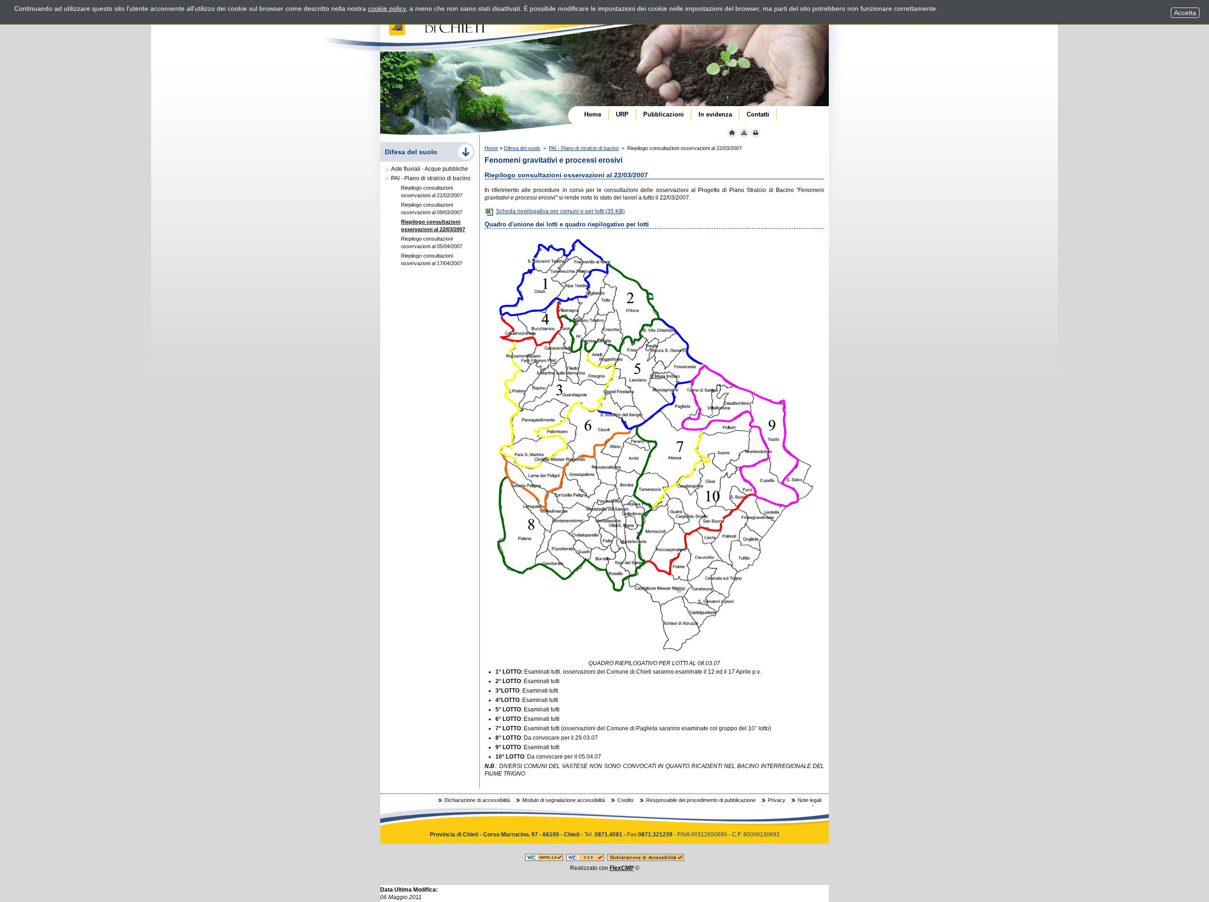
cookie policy (387, 8)
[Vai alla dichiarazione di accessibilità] (645, 859)
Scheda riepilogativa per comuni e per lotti (560, 211)
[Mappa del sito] (744, 133)
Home (491, 148)
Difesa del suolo (522, 148)
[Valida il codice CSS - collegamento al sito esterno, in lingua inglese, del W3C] (585, 859)
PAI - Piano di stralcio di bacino (584, 148)
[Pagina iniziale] (732, 133)
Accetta (1185, 13)
